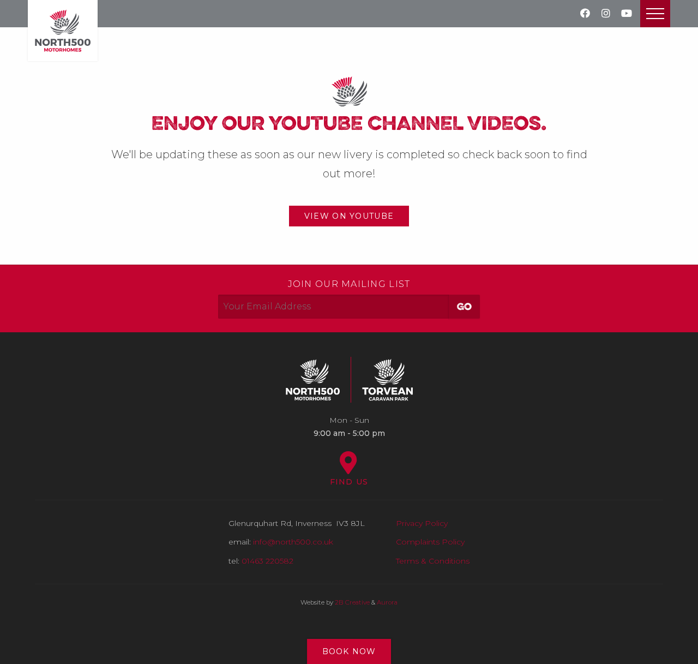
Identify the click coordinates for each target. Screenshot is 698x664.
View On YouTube (349, 216)
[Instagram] (606, 13)
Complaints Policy (430, 542)
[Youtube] (626, 13)
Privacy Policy (422, 523)
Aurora (387, 602)
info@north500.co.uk (293, 542)
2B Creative (352, 602)
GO (464, 307)
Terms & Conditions (433, 561)
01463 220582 (267, 561)
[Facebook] (585, 13)
